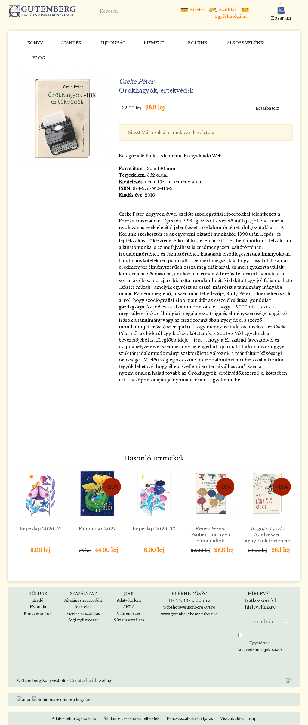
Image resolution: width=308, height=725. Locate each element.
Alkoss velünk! (245, 42)
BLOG (38, 57)
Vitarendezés (129, 613)
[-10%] (63, 118)
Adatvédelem (129, 600)
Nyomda (38, 607)
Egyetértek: (259, 646)
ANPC (128, 607)
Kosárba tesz (267, 108)
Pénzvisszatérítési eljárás (190, 718)
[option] (63, 118)
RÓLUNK (197, 42)
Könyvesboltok (38, 613)
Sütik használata (129, 620)
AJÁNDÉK (71, 42)
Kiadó (37, 600)
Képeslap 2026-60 (154, 528)
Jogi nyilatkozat (83, 620)
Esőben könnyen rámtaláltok (210, 535)
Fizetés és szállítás (83, 613)
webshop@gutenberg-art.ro (189, 607)
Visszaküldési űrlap (238, 718)
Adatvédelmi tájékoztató (259, 649)
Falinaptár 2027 (97, 528)
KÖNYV (35, 42)
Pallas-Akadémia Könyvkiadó (178, 156)
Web (217, 156)
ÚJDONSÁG (113, 42)
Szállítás (227, 9)
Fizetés (197, 9)
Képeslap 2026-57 (40, 528)
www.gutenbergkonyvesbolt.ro (189, 614)
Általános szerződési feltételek (131, 718)
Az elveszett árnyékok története (267, 537)
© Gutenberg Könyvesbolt (41, 680)
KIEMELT (154, 42)
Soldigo (106, 680)
